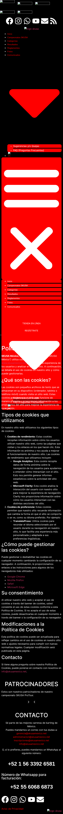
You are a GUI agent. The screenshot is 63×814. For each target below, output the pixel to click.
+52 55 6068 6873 (31, 787)
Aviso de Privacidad (12, 808)
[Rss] (53, 21)
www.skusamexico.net (13, 362)
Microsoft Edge (15, 587)
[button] (31, 218)
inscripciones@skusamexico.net (31, 740)
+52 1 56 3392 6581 (31, 764)
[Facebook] (9, 21)
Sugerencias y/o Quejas (26, 146)
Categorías (12, 41)
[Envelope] (44, 21)
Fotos (10, 51)
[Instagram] (18, 21)
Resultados (12, 44)
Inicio (9, 34)
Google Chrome (16, 576)
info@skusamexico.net (13, 671)
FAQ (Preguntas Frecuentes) (28, 150)
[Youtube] (36, 21)
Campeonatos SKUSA (17, 37)
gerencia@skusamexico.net (31, 733)
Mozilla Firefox (15, 580)
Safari (10, 583)
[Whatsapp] (27, 21)
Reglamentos (13, 48)
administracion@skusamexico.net (31, 736)
